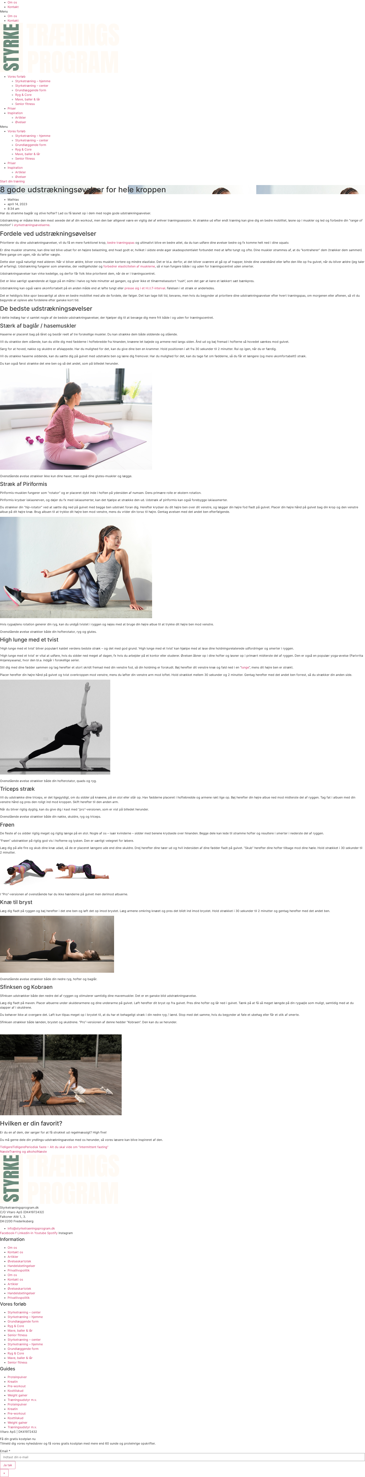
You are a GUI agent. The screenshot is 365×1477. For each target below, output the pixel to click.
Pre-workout (17, 1386)
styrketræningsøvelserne (31, 225)
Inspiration (15, 113)
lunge (245, 667)
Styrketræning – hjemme (32, 81)
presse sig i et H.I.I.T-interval (145, 288)
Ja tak (7, 1465)
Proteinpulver (17, 1377)
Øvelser (20, 122)
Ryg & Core (23, 95)
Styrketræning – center (31, 85)
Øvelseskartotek (19, 1261)
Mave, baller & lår (27, 99)
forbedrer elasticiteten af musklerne (129, 266)
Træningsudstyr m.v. (22, 1400)
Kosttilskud (15, 1391)
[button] (182, 11)
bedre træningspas (120, 242)
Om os (12, 2)
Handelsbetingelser (21, 1266)
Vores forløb (16, 76)
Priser (12, 108)
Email (5, 1451)
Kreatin (13, 1381)
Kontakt (13, 7)
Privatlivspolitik (19, 1270)
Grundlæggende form (30, 90)
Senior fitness (25, 104)
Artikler (20, 117)
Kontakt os (15, 1252)
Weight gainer (17, 1395)
